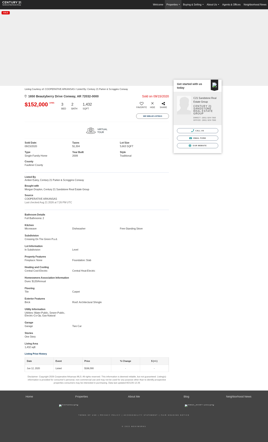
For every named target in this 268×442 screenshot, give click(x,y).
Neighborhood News (255, 4)
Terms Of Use (87, 415)
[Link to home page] (13, 4)
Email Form (199, 138)
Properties (173, 6)
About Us (213, 6)
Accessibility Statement (141, 415)
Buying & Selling (194, 6)
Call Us (199, 131)
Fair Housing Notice (175, 415)
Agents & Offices (231, 4)
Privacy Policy (110, 415)
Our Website (199, 146)
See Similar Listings (152, 116)
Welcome (158, 4)
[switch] (141, 106)
